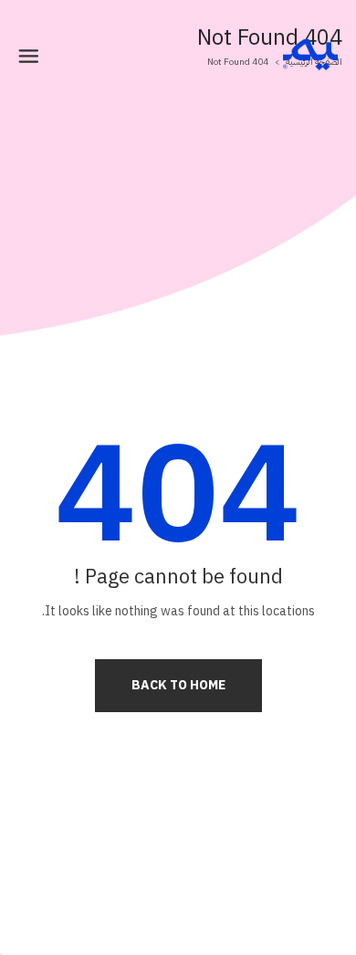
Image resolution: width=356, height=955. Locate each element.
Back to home (178, 685)
